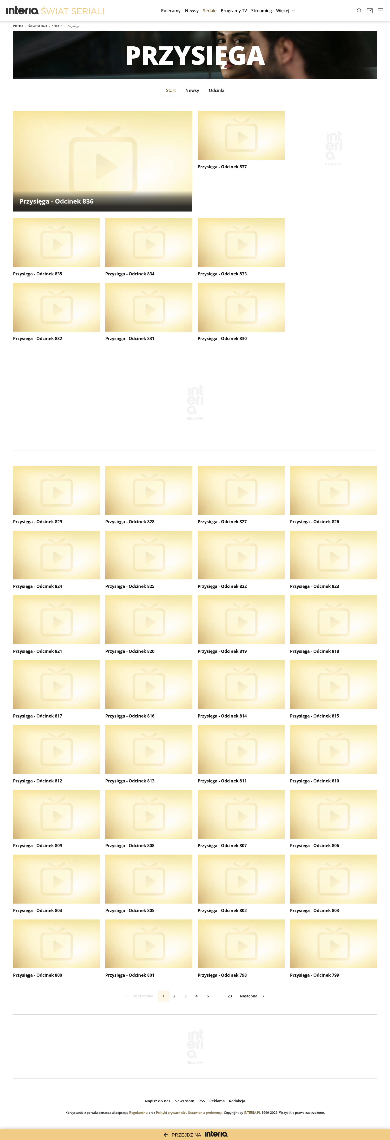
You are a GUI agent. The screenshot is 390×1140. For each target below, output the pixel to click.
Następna (248, 995)
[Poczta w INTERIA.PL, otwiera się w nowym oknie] (370, 10)
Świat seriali (37, 26)
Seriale (57, 26)
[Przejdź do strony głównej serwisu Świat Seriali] (72, 10)
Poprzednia (143, 995)
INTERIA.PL (252, 1112)
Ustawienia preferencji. (205, 1113)
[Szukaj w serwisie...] (359, 10)
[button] (286, 10)
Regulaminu (138, 1112)
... (218, 995)
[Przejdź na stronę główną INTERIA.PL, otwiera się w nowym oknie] (22, 10)
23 (230, 995)
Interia (18, 26)
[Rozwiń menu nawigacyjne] (380, 10)
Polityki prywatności (171, 1112)
